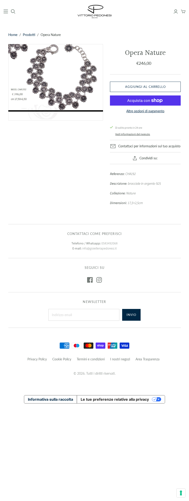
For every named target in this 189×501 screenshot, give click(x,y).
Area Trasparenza (147, 359)
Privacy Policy (37, 359)
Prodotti (29, 35)
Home (13, 35)
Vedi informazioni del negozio (132, 134)
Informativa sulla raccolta (50, 399)
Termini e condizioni (91, 359)
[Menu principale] (5, 11)
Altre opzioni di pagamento (145, 111)
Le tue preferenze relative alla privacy (115, 399)
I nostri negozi (120, 359)
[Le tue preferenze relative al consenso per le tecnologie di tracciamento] (181, 493)
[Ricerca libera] (13, 11)
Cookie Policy (61, 359)
